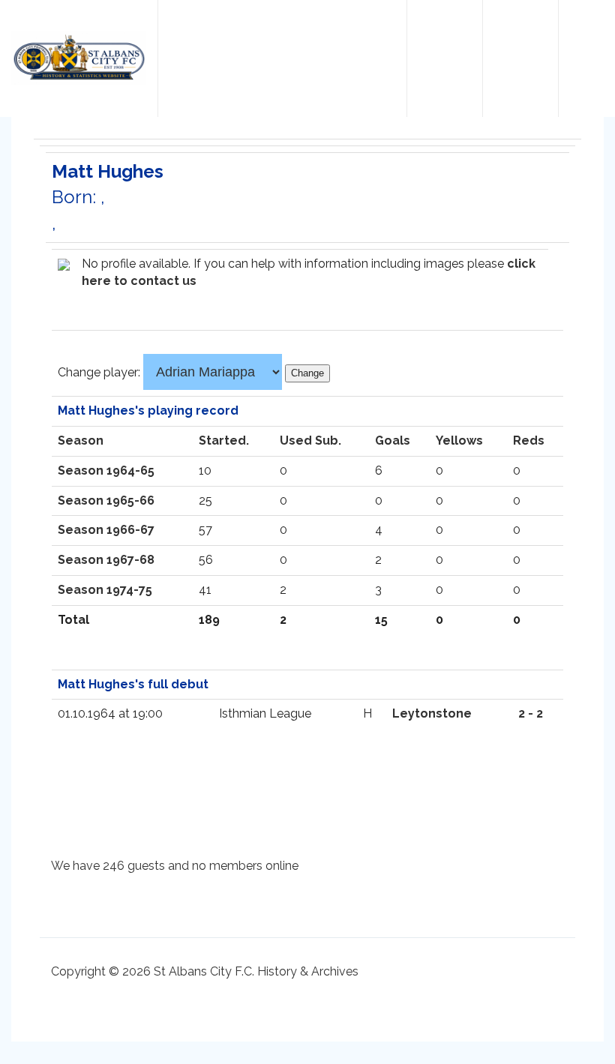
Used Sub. (310, 440)
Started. (224, 440)
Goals (392, 440)
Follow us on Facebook (520, 45)
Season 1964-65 (106, 470)
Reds (528, 440)
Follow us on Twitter (444, 45)
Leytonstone (432, 713)
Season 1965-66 (106, 500)
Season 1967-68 (106, 560)
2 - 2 (530, 713)
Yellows (459, 440)
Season (81, 440)
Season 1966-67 (106, 530)
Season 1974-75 (105, 590)
